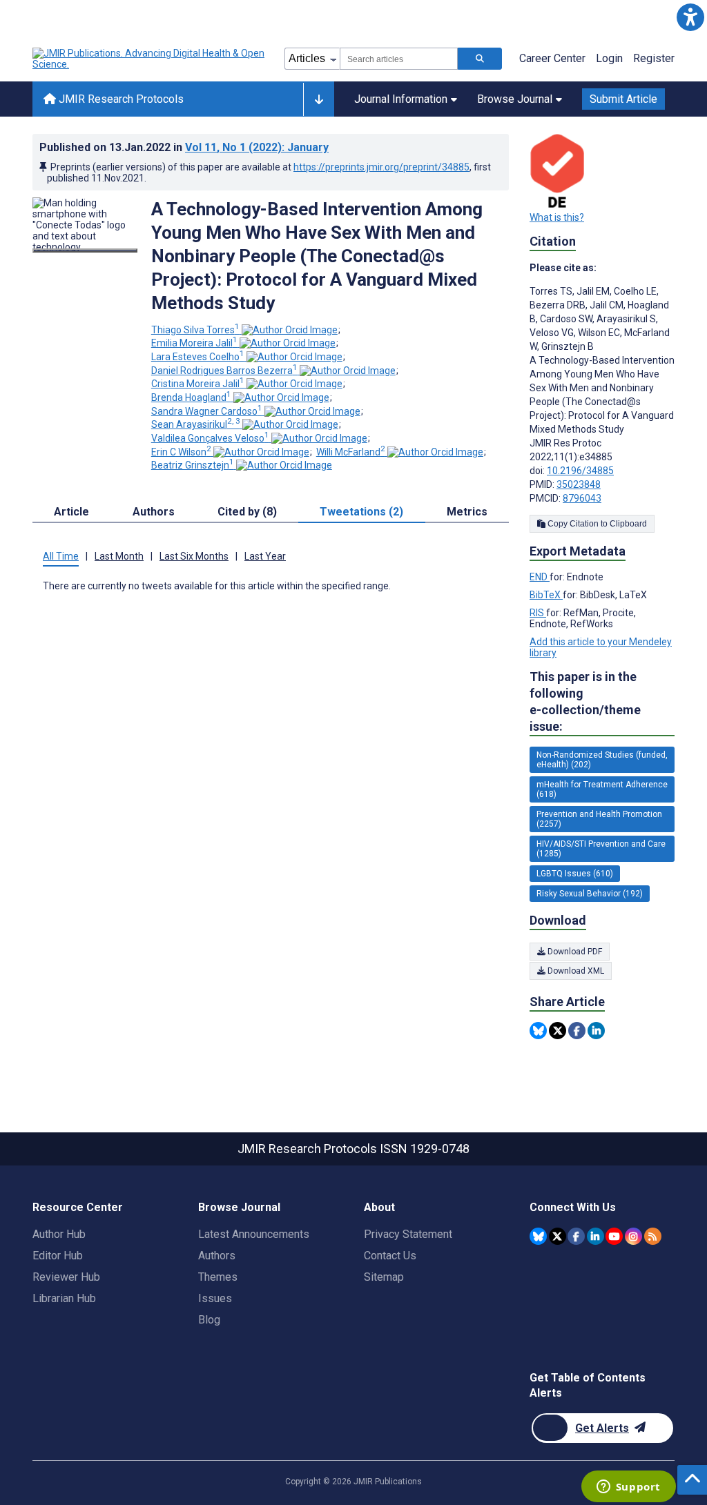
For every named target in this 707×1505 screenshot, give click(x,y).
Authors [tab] (154, 511)
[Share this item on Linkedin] (596, 1030)
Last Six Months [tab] (194, 556)
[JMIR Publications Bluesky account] (538, 1236)
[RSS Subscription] (652, 1236)
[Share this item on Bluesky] (538, 1030)
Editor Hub (57, 1255)
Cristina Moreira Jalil (197, 383)
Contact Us (390, 1255)
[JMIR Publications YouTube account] (614, 1236)
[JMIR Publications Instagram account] (633, 1236)
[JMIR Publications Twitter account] (557, 1236)
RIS (538, 612)
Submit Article (623, 99)
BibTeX (546, 594)
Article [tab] (71, 511)
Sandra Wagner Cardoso (206, 411)
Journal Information (400, 99)
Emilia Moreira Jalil (194, 342)
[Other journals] (318, 99)
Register (654, 58)
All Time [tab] (61, 556)
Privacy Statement (408, 1234)
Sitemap (384, 1276)
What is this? (557, 217)
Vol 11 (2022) (257, 147)
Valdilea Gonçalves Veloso (210, 438)
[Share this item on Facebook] (576, 1030)
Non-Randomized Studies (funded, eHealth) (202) (602, 759)
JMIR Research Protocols (120, 99)
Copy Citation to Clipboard (596, 524)
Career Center (552, 58)
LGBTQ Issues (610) (574, 873)
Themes (218, 1276)
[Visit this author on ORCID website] (290, 329)
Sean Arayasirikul (195, 424)
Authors (216, 1255)
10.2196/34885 (580, 470)
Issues (215, 1298)
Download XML (574, 971)
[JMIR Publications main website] (149, 59)
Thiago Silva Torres (195, 329)
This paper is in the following (585, 701)
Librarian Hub (64, 1298)
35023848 (578, 484)
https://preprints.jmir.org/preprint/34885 (381, 167)
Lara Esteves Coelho (197, 356)
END (540, 576)
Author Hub (59, 1234)
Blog (209, 1319)
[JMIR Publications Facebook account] (576, 1236)
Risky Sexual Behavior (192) (589, 893)
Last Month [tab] (119, 556)
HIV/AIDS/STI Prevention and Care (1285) (601, 848)
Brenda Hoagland (191, 397)
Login (609, 58)
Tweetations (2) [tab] (361, 511)
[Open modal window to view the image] (84, 250)
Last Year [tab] (265, 556)
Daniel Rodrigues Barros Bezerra (224, 370)
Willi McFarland (350, 452)
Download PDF (573, 951)
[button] (690, 16)
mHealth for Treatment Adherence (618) (602, 789)
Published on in (184, 147)
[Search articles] (480, 59)
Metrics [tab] (467, 511)
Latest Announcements (253, 1234)
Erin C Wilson (181, 452)
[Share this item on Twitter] (557, 1030)
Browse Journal (514, 99)
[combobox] (399, 59)
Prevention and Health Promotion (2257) (599, 819)
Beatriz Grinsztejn (192, 465)
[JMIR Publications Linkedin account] (595, 1236)
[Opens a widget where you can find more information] (628, 1487)
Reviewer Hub (66, 1276)
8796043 (582, 498)
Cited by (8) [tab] (247, 511)
